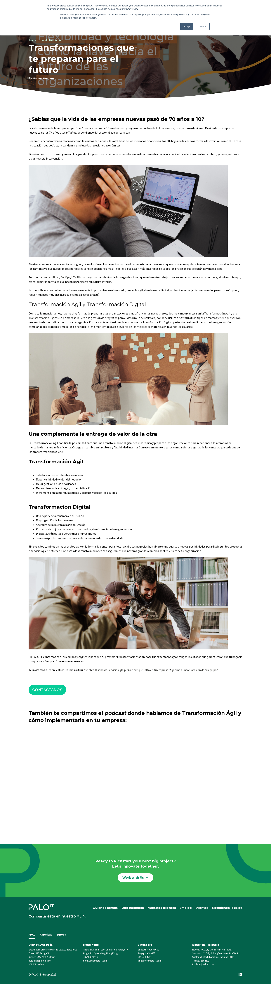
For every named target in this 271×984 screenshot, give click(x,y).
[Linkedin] (240, 974)
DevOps (65, 277)
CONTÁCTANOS (47, 690)
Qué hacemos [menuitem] (132, 908)
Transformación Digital (43, 318)
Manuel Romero (43, 78)
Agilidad (54, 277)
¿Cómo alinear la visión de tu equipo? (195, 670)
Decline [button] (202, 26)
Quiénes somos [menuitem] (105, 908)
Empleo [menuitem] (186, 908)
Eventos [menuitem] (201, 908)
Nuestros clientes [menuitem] (161, 908)
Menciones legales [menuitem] (227, 908)
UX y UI (75, 277)
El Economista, (165, 128)
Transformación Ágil (217, 313)
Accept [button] (186, 26)
